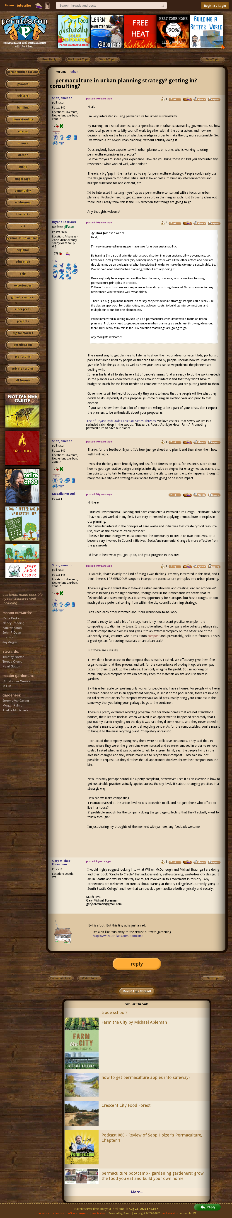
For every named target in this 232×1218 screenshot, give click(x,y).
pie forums (23, 356)
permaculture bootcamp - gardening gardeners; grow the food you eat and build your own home (153, 1176)
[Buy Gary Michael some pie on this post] (187, 862)
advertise (58, 1213)
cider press (23, 309)
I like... (56, 133)
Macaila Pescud (63, 493)
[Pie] (38, 5)
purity (23, 166)
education (22, 261)
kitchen (22, 155)
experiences (22, 285)
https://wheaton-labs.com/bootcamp (118, 935)
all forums (22, 380)
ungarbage (22, 178)
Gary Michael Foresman (61, 862)
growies (22, 84)
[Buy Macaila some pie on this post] (187, 495)
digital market (22, 333)
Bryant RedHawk (64, 222)
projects (23, 321)
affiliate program (78, 1213)
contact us (42, 1213)
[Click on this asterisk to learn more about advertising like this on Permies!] (223, 47)
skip (23, 273)
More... (137, 1192)
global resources (23, 297)
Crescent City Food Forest (126, 1105)
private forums (23, 368)
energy (23, 131)
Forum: (61, 71)
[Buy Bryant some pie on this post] (187, 223)
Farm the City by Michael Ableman (134, 1022)
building (23, 107)
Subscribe (24, 5)
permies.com (23, 344)
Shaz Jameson (62, 98)
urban (74, 71)
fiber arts (23, 214)
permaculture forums (22, 72)
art (23, 226)
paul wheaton (170, 1213)
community (23, 190)
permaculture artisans (23, 238)
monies (23, 143)
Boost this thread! (137, 991)
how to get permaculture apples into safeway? (146, 1077)
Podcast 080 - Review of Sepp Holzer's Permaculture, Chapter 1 (152, 1138)
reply (137, 964)
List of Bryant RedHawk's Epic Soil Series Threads (121, 421)
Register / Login (215, 5)
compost (154, 636)
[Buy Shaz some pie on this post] (187, 99)
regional (23, 250)
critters (22, 95)
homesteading (22, 119)
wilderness (23, 202)
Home (9, 5)
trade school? (114, 1012)
